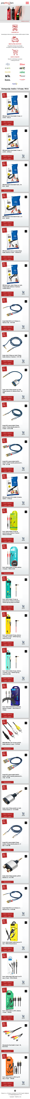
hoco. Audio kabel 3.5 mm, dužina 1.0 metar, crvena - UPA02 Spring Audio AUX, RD (11, 636)
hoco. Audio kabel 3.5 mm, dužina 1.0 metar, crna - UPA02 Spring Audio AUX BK (11, 672)
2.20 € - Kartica (7, 293)
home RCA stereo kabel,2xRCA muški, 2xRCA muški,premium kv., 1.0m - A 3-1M (12, 463)
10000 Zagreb (21, 1093)
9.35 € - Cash (7, 950)
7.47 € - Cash (7, 609)
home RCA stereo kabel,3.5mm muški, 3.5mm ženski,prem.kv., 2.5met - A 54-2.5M (11, 427)
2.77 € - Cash (7, 158)
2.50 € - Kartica (7, 257)
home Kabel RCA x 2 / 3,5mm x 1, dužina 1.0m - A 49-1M (11, 321)
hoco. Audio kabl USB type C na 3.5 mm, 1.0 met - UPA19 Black (12, 977)
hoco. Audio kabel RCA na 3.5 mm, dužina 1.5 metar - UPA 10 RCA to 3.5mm (11, 708)
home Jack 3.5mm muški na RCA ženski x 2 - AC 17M (11, 876)
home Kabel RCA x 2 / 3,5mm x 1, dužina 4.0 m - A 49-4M (11, 908)
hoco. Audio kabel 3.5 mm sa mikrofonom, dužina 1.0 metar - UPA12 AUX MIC (11, 533)
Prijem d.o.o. (4, 1093)
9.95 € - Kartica (7, 948)
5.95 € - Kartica (7, 1083)
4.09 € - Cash (7, 399)
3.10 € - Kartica (7, 361)
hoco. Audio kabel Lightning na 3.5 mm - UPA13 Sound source (12, 942)
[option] (15, 13)
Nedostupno (7, 190)
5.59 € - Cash (7, 1085)
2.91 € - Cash (7, 363)
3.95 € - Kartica (7, 433)
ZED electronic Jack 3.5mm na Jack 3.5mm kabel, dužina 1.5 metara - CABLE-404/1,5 (12, 286)
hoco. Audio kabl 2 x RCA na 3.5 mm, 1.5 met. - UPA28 (11, 1077)
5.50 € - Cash (7, 225)
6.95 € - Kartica (7, 714)
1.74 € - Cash (7, 124)
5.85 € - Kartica (7, 222)
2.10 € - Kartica (7, 503)
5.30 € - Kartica (7, 642)
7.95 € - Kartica (7, 607)
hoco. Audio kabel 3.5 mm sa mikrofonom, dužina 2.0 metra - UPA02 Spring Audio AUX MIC (11, 600)
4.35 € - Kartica (7, 397)
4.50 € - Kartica (7, 327)
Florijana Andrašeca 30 (12, 1093)
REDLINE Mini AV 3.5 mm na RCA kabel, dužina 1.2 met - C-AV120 (11, 743)
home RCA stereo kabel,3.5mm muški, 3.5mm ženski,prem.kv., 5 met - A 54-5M (11, 844)
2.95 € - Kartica (7, 156)
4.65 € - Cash (7, 471)
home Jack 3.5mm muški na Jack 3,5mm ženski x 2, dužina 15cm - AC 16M (12, 391)
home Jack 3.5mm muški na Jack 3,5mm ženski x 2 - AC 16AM (11, 808)
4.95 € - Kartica (7, 469)
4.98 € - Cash (7, 645)
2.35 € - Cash (7, 259)
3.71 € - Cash (7, 435)
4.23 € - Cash (7, 329)
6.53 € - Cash (7, 716)
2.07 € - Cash (7, 295)
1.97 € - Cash (7, 505)
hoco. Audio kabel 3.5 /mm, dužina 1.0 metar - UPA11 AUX (11, 568)
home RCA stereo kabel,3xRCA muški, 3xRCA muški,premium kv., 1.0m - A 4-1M (12, 776)
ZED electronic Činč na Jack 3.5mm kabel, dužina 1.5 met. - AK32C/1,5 (12, 251)
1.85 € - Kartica (7, 122)
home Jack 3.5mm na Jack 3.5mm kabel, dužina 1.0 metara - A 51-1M (11, 356)
